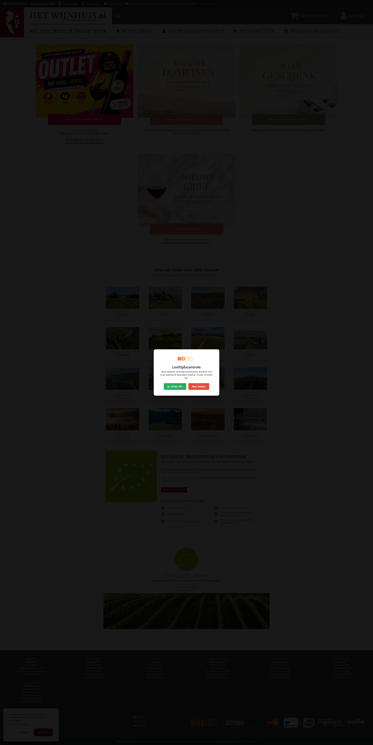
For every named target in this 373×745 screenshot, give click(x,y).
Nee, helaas (199, 386)
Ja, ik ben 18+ (175, 386)
